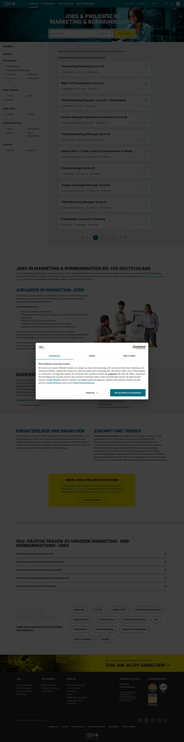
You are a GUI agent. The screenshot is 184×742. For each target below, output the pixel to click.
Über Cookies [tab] (130, 356)
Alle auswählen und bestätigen (127, 393)
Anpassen (90, 393)
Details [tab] (92, 356)
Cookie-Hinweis (53, 380)
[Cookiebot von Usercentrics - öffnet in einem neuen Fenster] (135, 347)
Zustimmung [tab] (54, 356)
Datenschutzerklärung (84, 383)
